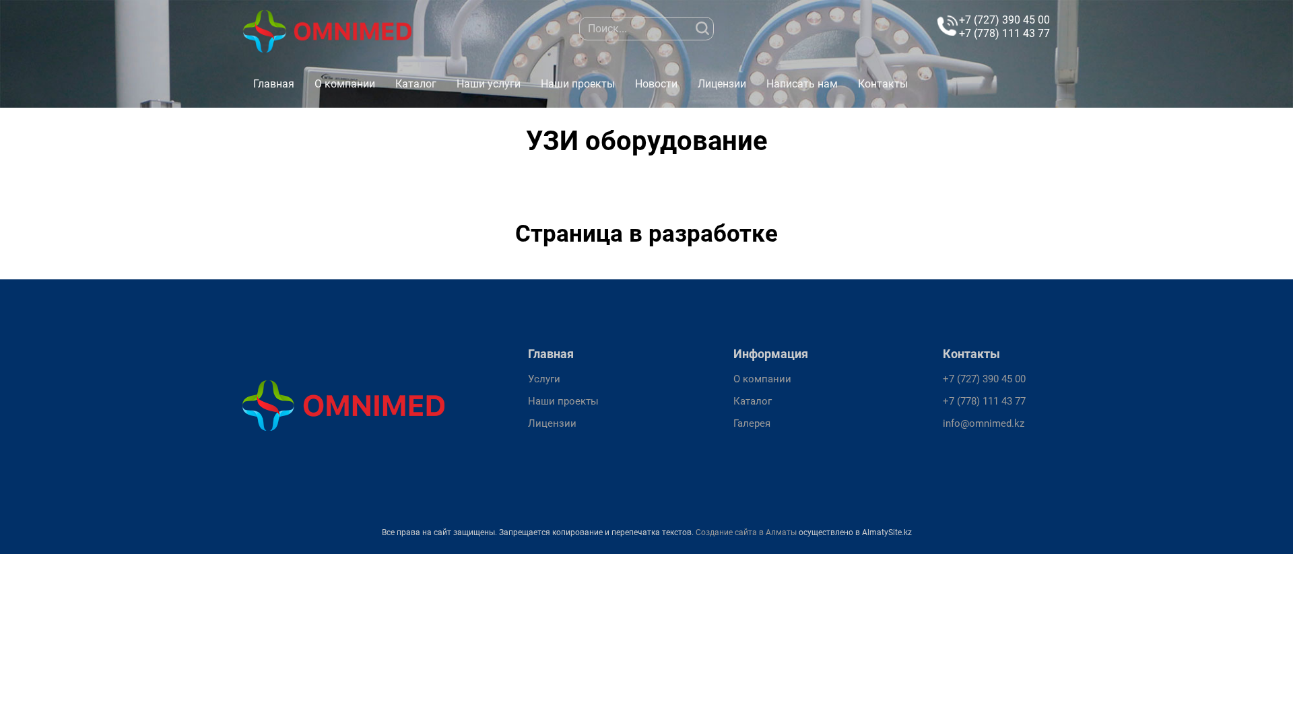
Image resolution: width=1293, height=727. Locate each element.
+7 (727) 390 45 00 (1004, 19)
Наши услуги (489, 83)
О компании (344, 83)
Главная (273, 83)
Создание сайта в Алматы (746, 532)
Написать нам (802, 83)
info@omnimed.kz (983, 423)
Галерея (751, 423)
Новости (656, 83)
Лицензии (722, 83)
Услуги (544, 379)
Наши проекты (578, 83)
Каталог (415, 83)
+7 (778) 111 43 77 (1004, 33)
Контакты (883, 83)
